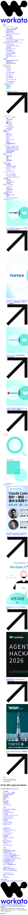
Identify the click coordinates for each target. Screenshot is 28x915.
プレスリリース (7, 805)
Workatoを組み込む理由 (9, 850)
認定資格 (5, 836)
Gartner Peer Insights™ (8, 874)
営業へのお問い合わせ (9, 868)
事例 (4, 799)
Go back (3, 788)
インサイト (6, 821)
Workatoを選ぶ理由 (8, 794)
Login (4, 777)
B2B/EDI (5, 819)
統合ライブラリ (7, 842)
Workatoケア (6, 803)
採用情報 (5, 802)
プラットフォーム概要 (9, 792)
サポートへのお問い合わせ (10, 870)
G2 (4, 875)
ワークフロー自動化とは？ (10, 856)
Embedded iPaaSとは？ (9, 861)
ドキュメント (6, 831)
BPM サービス (7, 824)
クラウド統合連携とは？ (9, 864)
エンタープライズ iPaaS (9, 809)
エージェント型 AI (8, 812)
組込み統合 (6, 810)
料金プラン (6, 797)
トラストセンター (8, 832)
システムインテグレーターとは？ (12, 858)
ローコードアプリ (8, 818)
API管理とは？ (7, 852)
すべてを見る (6, 130)
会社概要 (5, 795)
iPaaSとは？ (6, 849)
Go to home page (14, 788)
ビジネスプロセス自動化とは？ (11, 855)
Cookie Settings (15, 904)
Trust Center (12, 906)
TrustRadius (6, 876)
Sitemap (17, 906)
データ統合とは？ (8, 862)
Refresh (7, 788)
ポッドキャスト (7, 840)
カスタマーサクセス (8, 837)
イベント (5, 843)
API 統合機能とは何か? (9, 859)
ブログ (5, 839)
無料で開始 (6, 779)
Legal (7, 906)
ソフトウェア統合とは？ (9, 853)
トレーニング (6, 834)
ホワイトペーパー (8, 845)
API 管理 (5, 813)
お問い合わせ (13, 779)
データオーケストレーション (10, 815)
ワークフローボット (8, 816)
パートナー (6, 800)
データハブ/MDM (7, 822)
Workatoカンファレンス (9, 829)
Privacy (10, 904)
